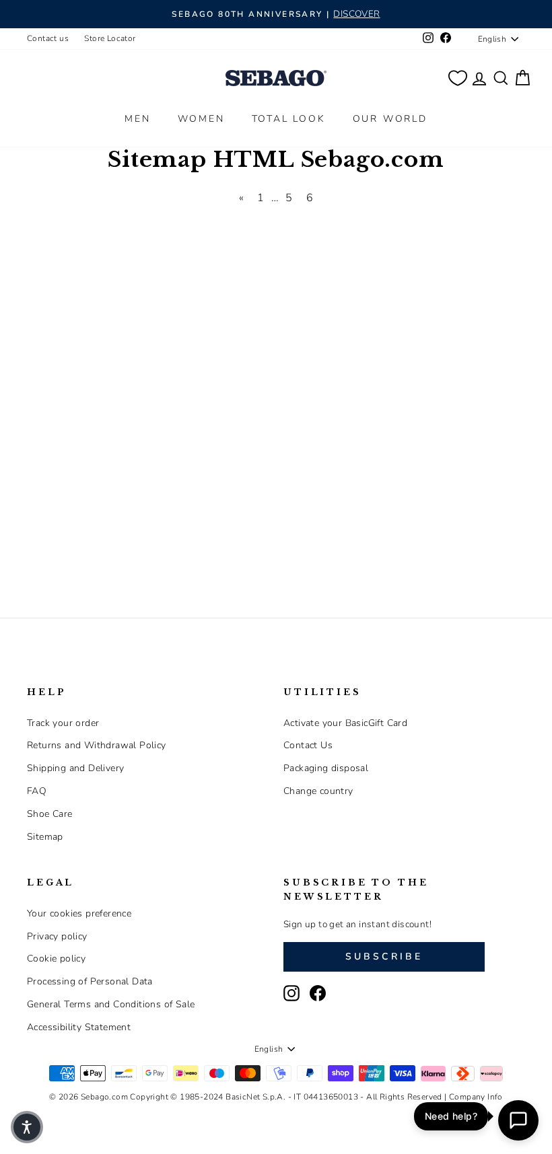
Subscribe (384, 956)
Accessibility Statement (79, 1027)
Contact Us (308, 745)
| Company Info (473, 1096)
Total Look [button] (289, 118)
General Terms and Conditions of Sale (111, 1004)
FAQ (36, 791)
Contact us (48, 38)
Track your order (63, 723)
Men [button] (137, 118)
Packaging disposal (325, 768)
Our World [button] (390, 118)
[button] (27, 1127)
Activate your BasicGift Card (345, 723)
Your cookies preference (79, 913)
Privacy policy (57, 936)
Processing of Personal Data (90, 981)
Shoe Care (50, 813)
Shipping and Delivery (75, 768)
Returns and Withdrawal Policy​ (96, 745)
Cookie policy (56, 958)
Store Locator (109, 38)
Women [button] (201, 118)
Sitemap (45, 836)
